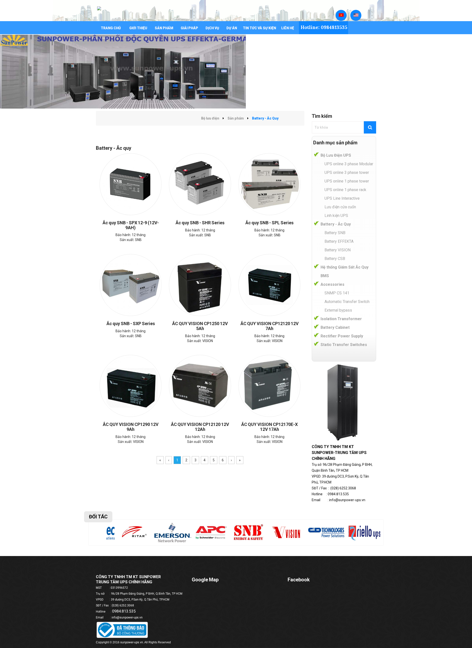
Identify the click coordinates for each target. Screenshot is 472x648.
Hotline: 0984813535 (324, 27)
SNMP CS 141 (336, 293)
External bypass (338, 310)
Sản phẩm (164, 28)
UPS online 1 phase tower (346, 181)
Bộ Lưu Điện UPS (336, 155)
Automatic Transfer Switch (346, 301)
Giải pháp (189, 28)
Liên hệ (287, 28)
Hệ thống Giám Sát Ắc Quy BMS (345, 271)
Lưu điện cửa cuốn (340, 207)
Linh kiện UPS (336, 215)
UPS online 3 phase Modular (348, 164)
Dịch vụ (212, 28)
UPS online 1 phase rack (345, 189)
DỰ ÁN (231, 28)
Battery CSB (334, 258)
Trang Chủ (111, 28)
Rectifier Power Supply (342, 336)
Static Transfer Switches (344, 344)
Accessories (332, 284)
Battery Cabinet (335, 327)
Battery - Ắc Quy (336, 224)
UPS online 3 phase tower (346, 172)
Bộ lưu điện (210, 118)
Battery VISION (337, 250)
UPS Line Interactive (342, 198)
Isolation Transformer (341, 318)
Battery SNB (334, 232)
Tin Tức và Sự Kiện (259, 28)
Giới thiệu (138, 28)
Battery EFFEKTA (339, 241)
